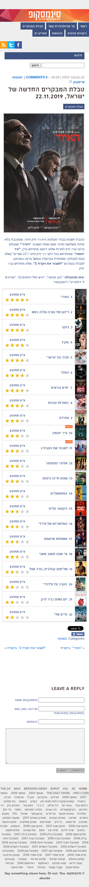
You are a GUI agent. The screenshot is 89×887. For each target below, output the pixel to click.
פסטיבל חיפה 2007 (67, 842)
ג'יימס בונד (81, 805)
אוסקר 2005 (36, 793)
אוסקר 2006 (18, 793)
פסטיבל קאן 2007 (52, 850)
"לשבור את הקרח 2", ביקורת (26, 648)
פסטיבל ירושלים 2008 (16, 846)
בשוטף (62, 638)
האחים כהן (13, 805)
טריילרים (51, 813)
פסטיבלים (8, 850)
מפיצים (83, 822)
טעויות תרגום (66, 813)
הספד (18, 809)
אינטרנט (42, 797)
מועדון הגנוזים (57, 817)
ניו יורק (58, 822)
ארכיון (7, 797)
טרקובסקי (36, 813)
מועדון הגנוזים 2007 (34, 817)
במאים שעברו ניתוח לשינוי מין (57, 801)
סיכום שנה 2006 (78, 826)
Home (83, 788)
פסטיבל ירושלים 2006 (73, 846)
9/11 (65, 788)
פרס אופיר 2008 (32, 855)
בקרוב (33, 801)
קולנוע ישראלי (57, 859)
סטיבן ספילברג (28, 822)
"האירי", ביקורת (71, 648)
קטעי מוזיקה (59, 863)
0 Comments (36, 77)
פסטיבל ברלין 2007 (25, 834)
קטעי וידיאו (75, 863)
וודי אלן (7, 809)
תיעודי (30, 867)
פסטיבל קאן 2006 (76, 850)
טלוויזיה (81, 813)
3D (73, 788)
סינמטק (15, 826)
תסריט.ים (40, 33)
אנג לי (30, 797)
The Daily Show (58, 793)
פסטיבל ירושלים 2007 (44, 846)
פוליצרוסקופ (12, 830)
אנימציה (19, 797)
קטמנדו (22, 859)
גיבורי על (67, 805)
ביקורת (81, 801)
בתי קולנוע (10, 801)
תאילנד (41, 867)
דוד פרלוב (52, 805)
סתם (41, 830)
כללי (14, 813)
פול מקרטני (29, 830)
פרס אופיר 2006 (76, 855)
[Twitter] (11, 47)
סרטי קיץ (53, 830)
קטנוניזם (10, 859)
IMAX (17, 788)
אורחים (55, 797)
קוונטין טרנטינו (11, 855)
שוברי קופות (55, 867)
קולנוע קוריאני (38, 859)
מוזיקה (72, 817)
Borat (55, 788)
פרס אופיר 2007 (54, 855)
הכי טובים (51, 809)
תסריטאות (17, 867)
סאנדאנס (45, 822)
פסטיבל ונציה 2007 (33, 838)
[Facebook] (18, 47)
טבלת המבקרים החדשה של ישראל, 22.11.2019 (46, 93)
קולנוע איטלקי (76, 859)
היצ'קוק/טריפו (68, 809)
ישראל (24, 813)
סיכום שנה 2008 (32, 826)
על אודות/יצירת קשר (61, 26)
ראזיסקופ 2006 (26, 863)
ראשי (83, 26)
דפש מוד (28, 805)
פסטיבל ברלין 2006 (51, 834)
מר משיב (70, 822)
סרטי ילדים (67, 830)
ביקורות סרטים (77, 33)
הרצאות (57, 33)
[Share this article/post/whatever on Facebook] (77, 635)
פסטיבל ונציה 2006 (59, 838)
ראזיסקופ (43, 863)
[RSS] (3, 47)
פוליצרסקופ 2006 (76, 834)
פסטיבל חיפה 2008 (41, 842)
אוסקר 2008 (69, 797)
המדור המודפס (33, 809)
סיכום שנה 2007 (55, 826)
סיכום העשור (9, 822)
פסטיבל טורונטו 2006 (14, 842)
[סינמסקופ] (44, 11)
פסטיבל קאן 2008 (27, 850)
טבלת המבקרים (33, 26)
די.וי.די (40, 805)
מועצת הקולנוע (10, 817)
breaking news (35, 788)
